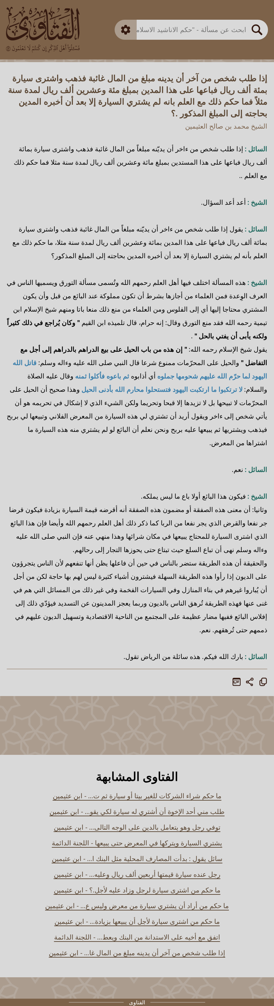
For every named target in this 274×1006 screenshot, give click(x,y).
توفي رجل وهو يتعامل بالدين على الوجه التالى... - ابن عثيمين (137, 827)
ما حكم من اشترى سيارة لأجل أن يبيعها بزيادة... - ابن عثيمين (137, 921)
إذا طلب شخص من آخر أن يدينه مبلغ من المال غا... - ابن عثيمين (137, 952)
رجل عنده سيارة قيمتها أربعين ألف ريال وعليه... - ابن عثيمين (137, 874)
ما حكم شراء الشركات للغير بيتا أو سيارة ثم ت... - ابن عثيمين (137, 795)
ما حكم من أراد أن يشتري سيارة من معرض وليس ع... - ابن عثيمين (137, 905)
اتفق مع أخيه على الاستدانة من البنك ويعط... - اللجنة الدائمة (137, 937)
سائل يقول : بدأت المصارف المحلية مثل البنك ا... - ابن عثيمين (137, 858)
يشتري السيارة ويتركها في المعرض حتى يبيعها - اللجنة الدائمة (137, 842)
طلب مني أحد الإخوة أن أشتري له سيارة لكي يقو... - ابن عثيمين (137, 811)
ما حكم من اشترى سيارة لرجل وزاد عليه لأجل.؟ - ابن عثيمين (137, 889)
